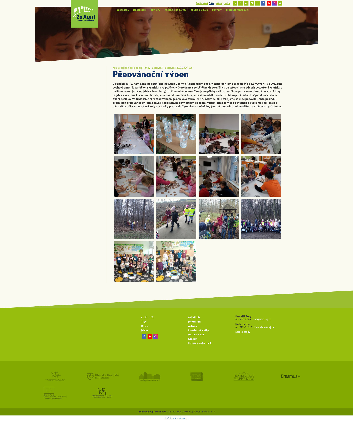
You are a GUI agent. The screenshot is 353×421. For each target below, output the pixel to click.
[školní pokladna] (240, 3)
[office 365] (246, 3)
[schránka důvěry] (235, 3)
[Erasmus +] (280, 3)
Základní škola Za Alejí (132, 67)
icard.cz (187, 411)
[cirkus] (247, 376)
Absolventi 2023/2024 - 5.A (178, 67)
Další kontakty (242, 331)
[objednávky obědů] (257, 3)
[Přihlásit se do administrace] (350, 418)
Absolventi (157, 67)
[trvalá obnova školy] (200, 376)
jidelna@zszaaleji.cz (264, 327)
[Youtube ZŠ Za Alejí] (269, 3)
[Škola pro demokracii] (153, 376)
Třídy (147, 67)
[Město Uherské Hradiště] (105, 376)
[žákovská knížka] (252, 3)
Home (116, 67)
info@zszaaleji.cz (262, 319)
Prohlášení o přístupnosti (152, 411)
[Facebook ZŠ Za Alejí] (263, 3)
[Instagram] (274, 3)
